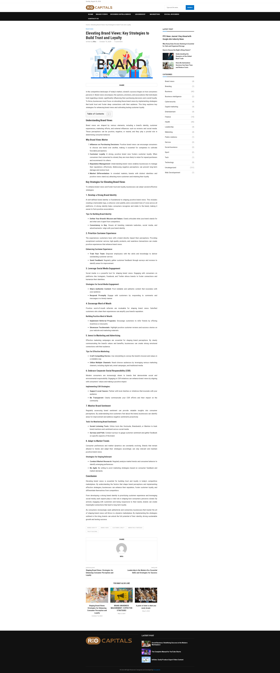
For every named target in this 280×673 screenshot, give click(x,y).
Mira (94, 41)
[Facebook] (188, 1)
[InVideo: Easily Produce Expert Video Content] (146, 660)
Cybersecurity (179, 102)
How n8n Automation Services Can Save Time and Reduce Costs (184, 65)
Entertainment (179, 112)
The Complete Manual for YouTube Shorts (166, 652)
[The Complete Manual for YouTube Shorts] (146, 652)
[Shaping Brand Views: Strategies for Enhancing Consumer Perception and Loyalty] (97, 595)
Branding (179, 86)
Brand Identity (92, 527)
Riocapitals (156, 670)
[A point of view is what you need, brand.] (146, 595)
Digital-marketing (179, 107)
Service (179, 142)
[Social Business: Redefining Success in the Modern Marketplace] (146, 644)
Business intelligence (120, 14)
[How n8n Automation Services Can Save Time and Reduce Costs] (168, 65)
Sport (179, 152)
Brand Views (105, 527)
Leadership (140, 14)
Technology (179, 162)
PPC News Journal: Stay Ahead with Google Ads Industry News (177, 37)
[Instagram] (193, 1)
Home (90, 14)
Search (189, 7)
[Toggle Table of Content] (107, 114)
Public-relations (179, 137)
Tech (179, 157)
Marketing (155, 14)
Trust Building (92, 531)
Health (179, 122)
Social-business (171, 14)
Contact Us (93, 19)
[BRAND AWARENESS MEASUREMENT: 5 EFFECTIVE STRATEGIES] (121, 595)
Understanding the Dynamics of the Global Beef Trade (184, 56)
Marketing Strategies (135, 527)
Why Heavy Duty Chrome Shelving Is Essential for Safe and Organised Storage (178, 45)
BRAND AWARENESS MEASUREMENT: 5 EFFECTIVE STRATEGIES (121, 608)
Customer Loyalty (118, 527)
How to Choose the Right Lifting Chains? (177, 50)
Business (179, 91)
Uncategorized (179, 168)
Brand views (102, 14)
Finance (179, 117)
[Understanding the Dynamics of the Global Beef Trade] (168, 56)
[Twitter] (191, 1)
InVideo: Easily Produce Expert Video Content (167, 660)
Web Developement (179, 173)
